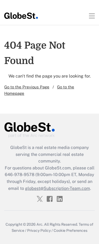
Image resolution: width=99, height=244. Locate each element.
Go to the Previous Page (26, 87)
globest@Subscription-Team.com (57, 188)
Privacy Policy (39, 230)
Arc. (39, 224)
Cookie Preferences (70, 230)
